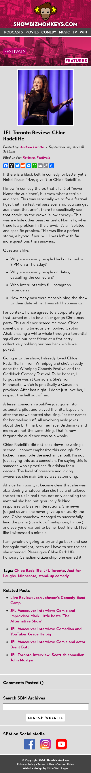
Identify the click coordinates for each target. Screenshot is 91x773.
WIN (83, 32)
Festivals (43, 157)
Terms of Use (46, 764)
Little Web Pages (57, 768)
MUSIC (64, 32)
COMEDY (48, 32)
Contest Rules (65, 764)
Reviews (29, 157)
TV (75, 32)
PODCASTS (13, 32)
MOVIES (32, 32)
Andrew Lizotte (32, 147)
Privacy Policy (26, 764)
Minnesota (27, 575)
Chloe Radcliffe (28, 570)
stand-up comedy (53, 575)
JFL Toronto (54, 570)
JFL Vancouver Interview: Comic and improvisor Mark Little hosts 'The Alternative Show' (42, 616)
